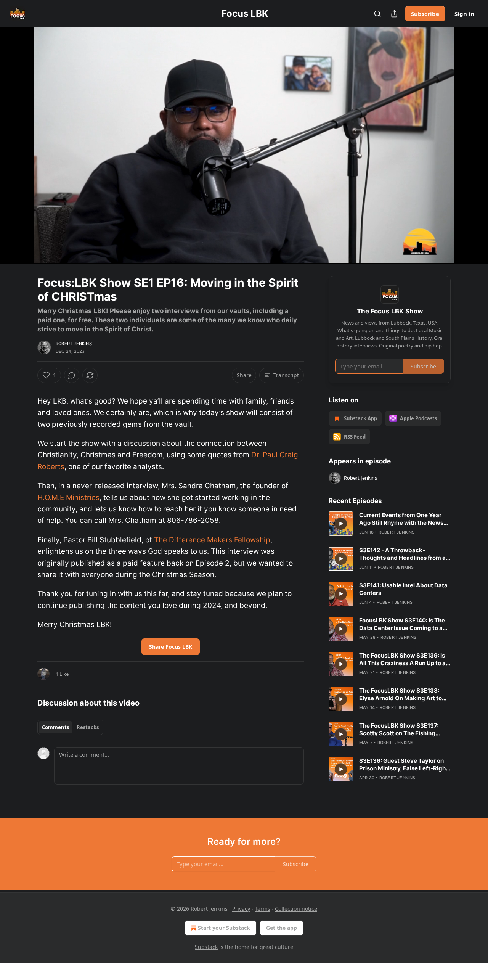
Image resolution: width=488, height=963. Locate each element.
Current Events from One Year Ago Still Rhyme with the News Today (401, 519)
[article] (390, 523)
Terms (262, 908)
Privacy (241, 908)
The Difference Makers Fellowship (212, 539)
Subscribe (425, 14)
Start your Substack (224, 927)
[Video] (19, 137)
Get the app (281, 927)
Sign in (464, 14)
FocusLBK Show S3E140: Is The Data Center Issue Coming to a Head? (402, 624)
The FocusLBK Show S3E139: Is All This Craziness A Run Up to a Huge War (402, 659)
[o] (341, 524)
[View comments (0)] (470, 150)
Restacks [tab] (88, 727)
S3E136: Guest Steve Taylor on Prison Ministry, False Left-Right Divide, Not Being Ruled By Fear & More (405, 764)
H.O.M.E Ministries (68, 497)
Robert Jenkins (74, 343)
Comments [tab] (55, 727)
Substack (206, 946)
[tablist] (70, 727)
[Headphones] (19, 153)
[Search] (377, 13)
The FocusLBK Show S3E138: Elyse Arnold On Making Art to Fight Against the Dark (400, 694)
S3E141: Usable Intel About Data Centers (403, 589)
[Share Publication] (394, 13)
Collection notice (296, 908)
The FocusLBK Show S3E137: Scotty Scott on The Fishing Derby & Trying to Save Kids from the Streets (405, 729)
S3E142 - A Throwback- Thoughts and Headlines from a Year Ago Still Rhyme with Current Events (402, 554)
